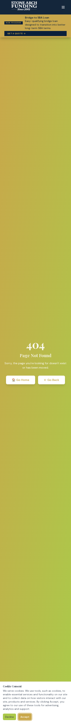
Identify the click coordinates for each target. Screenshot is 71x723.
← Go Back (51, 380)
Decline (9, 716)
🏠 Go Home (20, 380)
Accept (24, 716)
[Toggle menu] (63, 7)
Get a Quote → (16, 33)
